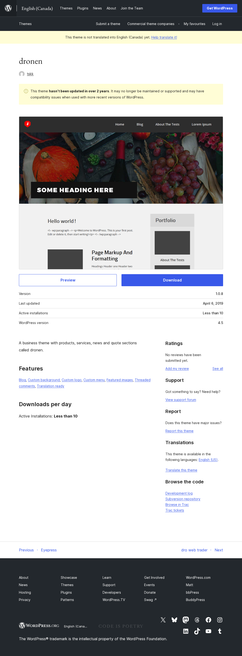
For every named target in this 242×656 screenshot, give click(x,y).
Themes (25, 24)
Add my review (177, 368)
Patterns (67, 600)
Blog (22, 380)
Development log (179, 493)
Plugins (66, 592)
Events (149, 585)
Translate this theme (181, 470)
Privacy (24, 600)
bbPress (192, 592)
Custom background (44, 380)
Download (172, 280)
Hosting (25, 592)
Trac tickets (174, 510)
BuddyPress (195, 600)
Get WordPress (220, 8)
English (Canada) (76, 626)
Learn (107, 577)
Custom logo (72, 380)
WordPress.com (198, 577)
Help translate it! (164, 37)
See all (217, 368)
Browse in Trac (177, 505)
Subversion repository (182, 499)
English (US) (208, 460)
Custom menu (94, 380)
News (23, 585)
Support (109, 585)
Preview (67, 280)
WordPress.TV (114, 600)
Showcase (69, 577)
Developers (112, 592)
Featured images (120, 380)
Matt (189, 585)
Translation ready (50, 386)
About (23, 577)
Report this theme (179, 431)
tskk (30, 74)
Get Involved (154, 577)
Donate (150, 592)
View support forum (180, 400)
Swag (150, 600)
